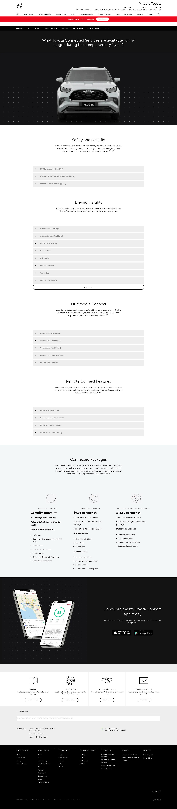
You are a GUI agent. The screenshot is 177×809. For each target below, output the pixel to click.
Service (73, 14)
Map (30, 737)
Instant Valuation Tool (108, 765)
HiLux (60, 755)
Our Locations (148, 755)
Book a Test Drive (70, 700)
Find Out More (107, 700)
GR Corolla (83, 761)
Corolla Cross (42, 776)
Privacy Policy (58, 800)
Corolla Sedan (22, 764)
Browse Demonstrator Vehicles (108, 761)
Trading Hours (41, 737)
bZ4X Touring (42, 761)
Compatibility (78, 28)
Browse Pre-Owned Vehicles (107, 755)
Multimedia (65, 28)
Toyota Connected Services (40, 718)
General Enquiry (148, 758)
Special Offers (61, 14)
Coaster (61, 767)
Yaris (18, 755)
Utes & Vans (64, 750)
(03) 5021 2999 (126, 8)
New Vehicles (28, 14)
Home (17, 13)
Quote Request (106, 769)
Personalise (128, 14)
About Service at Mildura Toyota (130, 758)
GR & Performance (88, 750)
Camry (19, 761)
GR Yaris (82, 755)
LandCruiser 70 (64, 758)
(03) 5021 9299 (155, 8)
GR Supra (83, 764)
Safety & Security (34, 28)
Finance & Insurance (104, 14)
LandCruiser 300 (43, 782)
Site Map (50, 800)
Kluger (70, 718)
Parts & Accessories (86, 14)
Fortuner (41, 770)
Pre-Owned (106, 750)
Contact (150, 14)
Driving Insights (51, 28)
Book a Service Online (129, 755)
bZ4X (39, 758)
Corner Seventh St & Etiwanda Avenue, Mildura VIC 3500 (98, 9)
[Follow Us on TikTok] (159, 791)
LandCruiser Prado (44, 764)
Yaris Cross (41, 773)
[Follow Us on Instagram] (156, 791)
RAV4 (39, 755)
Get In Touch (144, 700)
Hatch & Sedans (24, 750)
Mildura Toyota (150, 3)
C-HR (39, 767)
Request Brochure (33, 700)
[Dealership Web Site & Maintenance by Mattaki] (157, 800)
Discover (140, 14)
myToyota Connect (94, 28)
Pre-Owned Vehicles (44, 14)
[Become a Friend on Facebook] (152, 791)
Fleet (118, 14)
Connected (20, 28)
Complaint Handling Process (71, 800)
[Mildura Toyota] (19, 5)
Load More (88, 287)
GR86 (82, 758)
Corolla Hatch (21, 758)
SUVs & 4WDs (43, 750)
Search (158, 14)
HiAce (61, 764)
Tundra (61, 761)
